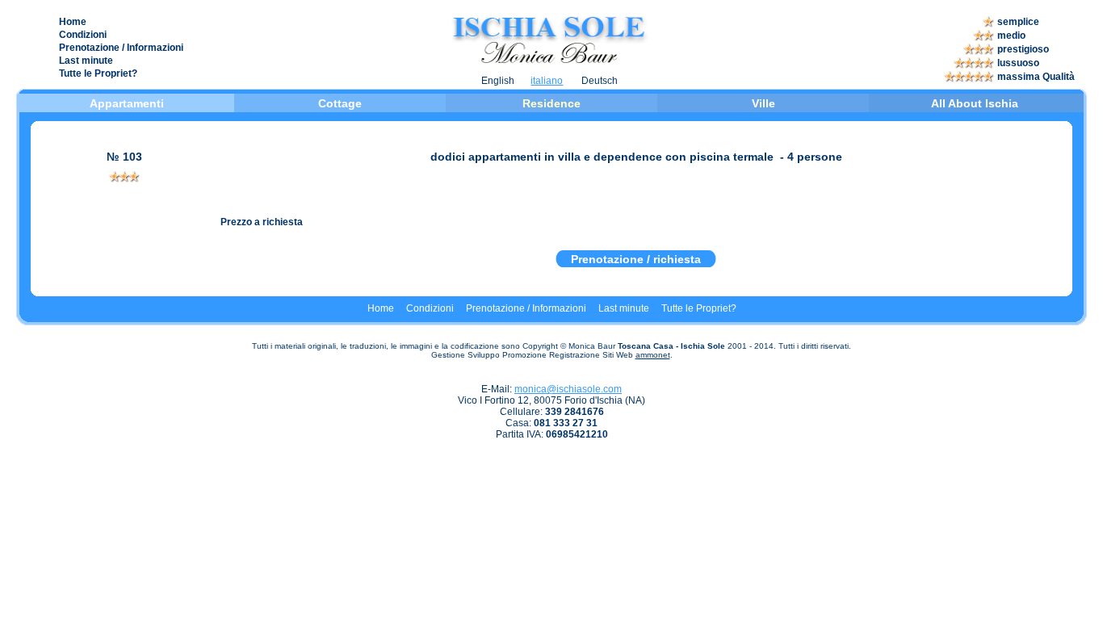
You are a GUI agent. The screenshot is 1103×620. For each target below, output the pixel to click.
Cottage (340, 103)
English (497, 80)
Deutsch (599, 80)
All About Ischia (974, 103)
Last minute (86, 60)
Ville (763, 103)
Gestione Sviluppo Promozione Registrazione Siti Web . (552, 354)
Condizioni (83, 34)
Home (72, 21)
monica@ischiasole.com (568, 389)
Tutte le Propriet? (98, 73)
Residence (551, 103)
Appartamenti (128, 103)
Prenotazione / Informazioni (121, 47)
